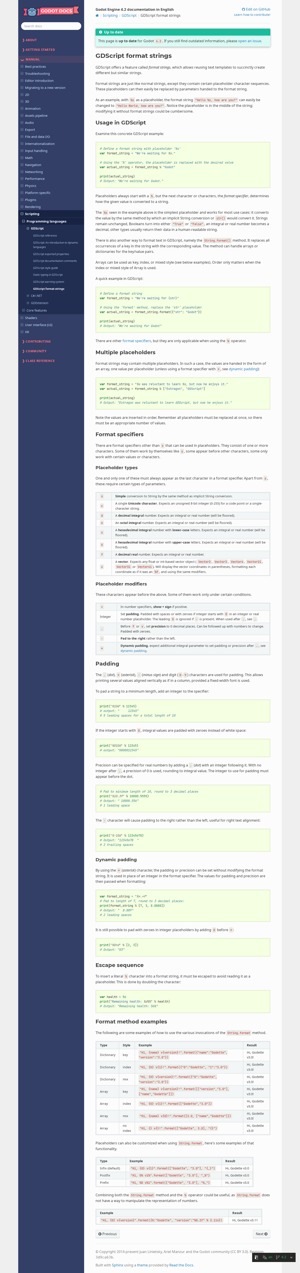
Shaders (31, 318)
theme (142, 1265)
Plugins (30, 199)
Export (30, 129)
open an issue (249, 40)
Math (29, 157)
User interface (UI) (38, 325)
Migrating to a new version (45, 87)
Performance (35, 178)
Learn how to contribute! (252, 15)
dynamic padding (243, 369)
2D (27, 94)
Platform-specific (38, 192)
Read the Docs (181, 1265)
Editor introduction (39, 80)
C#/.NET (36, 296)
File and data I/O (37, 136)
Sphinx (117, 1265)
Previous (109, 1233)
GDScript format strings (48, 288)
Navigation (33, 164)
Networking (34, 172)
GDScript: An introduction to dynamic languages (55, 245)
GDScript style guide (45, 268)
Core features (37, 310)
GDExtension (39, 303)
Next (260, 1233)
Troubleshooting (37, 73)
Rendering (33, 206)
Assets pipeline (36, 115)
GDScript (37, 228)
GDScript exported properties (51, 254)
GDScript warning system (48, 281)
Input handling (36, 150)
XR (27, 332)
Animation (33, 108)
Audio (29, 122)
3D (27, 101)
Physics (30, 185)
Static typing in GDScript (48, 274)
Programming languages (46, 221)
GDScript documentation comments (55, 261)
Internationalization (40, 143)
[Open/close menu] (22, 66)
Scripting (32, 214)
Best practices (35, 66)
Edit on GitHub (257, 9)
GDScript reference (45, 235)
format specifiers (137, 340)
